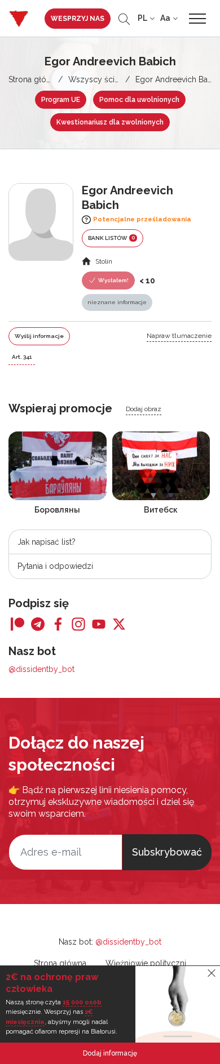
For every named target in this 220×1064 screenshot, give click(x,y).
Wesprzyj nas (77, 19)
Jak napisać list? (46, 541)
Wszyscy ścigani (99, 79)
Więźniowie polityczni (145, 963)
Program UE (60, 100)
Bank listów (111, 237)
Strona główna (34, 79)
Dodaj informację (110, 1053)
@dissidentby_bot (41, 669)
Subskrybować (167, 852)
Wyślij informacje (39, 336)
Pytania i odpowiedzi (55, 566)
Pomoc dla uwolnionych (139, 100)
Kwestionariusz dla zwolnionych (110, 122)
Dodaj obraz (143, 409)
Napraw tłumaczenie (179, 336)
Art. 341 (22, 357)
